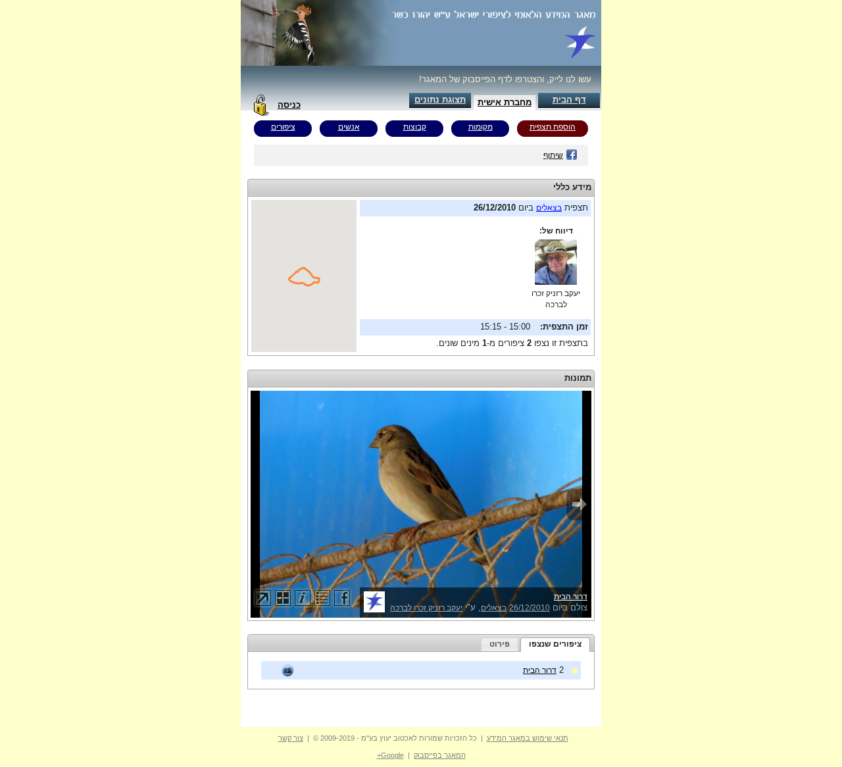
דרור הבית (570, 596)
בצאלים (549, 207)
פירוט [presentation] (499, 644)
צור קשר (290, 738)
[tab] (555, 644)
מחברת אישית (505, 102)
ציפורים (283, 127)
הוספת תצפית (553, 127)
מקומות (480, 127)
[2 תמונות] (287, 670)
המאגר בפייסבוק (440, 755)
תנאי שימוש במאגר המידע (527, 738)
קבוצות (414, 127)
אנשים (349, 127)
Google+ (390, 755)
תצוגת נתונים (440, 100)
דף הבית (569, 100)
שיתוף (553, 155)
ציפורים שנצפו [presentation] (555, 644)
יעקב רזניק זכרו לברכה (426, 607)
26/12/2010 (529, 607)
